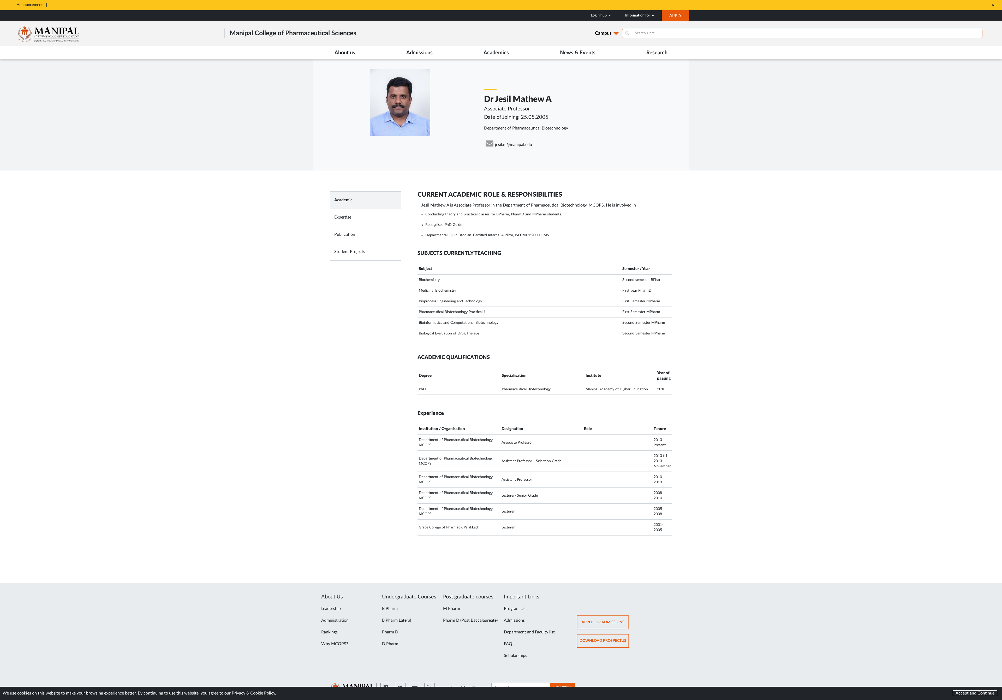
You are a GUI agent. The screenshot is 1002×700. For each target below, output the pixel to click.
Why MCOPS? (334, 644)
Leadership (331, 609)
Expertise (342, 217)
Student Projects (349, 252)
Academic (343, 200)
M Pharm (451, 609)
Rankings (329, 632)
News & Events (577, 52)
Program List (515, 609)
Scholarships (515, 656)
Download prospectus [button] (604, 643)
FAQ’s (509, 644)
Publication (344, 234)
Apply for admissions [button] (605, 624)
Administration (335, 620)
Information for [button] (638, 15)
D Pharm (390, 644)
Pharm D (390, 632)
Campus (603, 33)
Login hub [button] (599, 15)
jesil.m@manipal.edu (513, 145)
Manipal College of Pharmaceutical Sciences (293, 33)
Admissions (514, 620)
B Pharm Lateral (396, 620)
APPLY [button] (679, 17)
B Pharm (390, 609)
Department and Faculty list (529, 632)
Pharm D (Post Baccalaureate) (470, 620)
